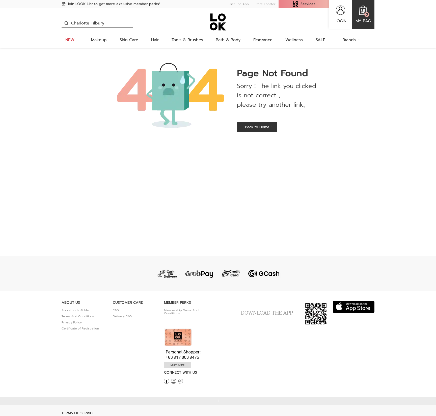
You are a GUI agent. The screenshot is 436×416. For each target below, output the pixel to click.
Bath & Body (228, 40)
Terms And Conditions (78, 316)
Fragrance (262, 40)
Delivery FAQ (122, 316)
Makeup (99, 40)
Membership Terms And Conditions (181, 312)
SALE (320, 40)
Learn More (177, 365)
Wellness (294, 40)
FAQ (116, 310)
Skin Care (129, 40)
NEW (69, 40)
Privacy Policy (72, 322)
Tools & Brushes (187, 40)
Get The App (239, 4)
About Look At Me (75, 310)
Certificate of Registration (80, 328)
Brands (349, 40)
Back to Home (257, 127)
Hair (155, 40)
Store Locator (265, 4)
